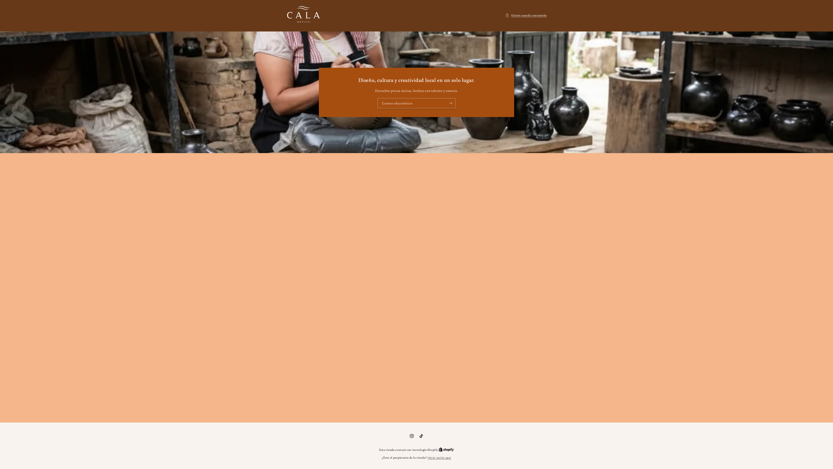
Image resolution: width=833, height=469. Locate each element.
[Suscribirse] (450, 103)
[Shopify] (446, 450)
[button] (526, 15)
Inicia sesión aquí (439, 457)
